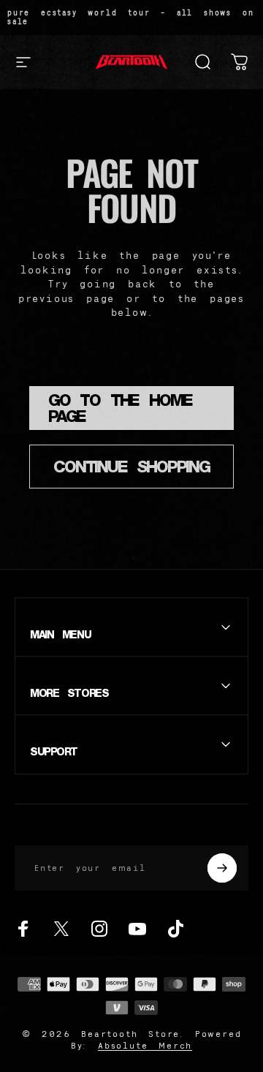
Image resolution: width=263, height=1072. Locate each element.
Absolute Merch (145, 1045)
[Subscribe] (222, 868)
